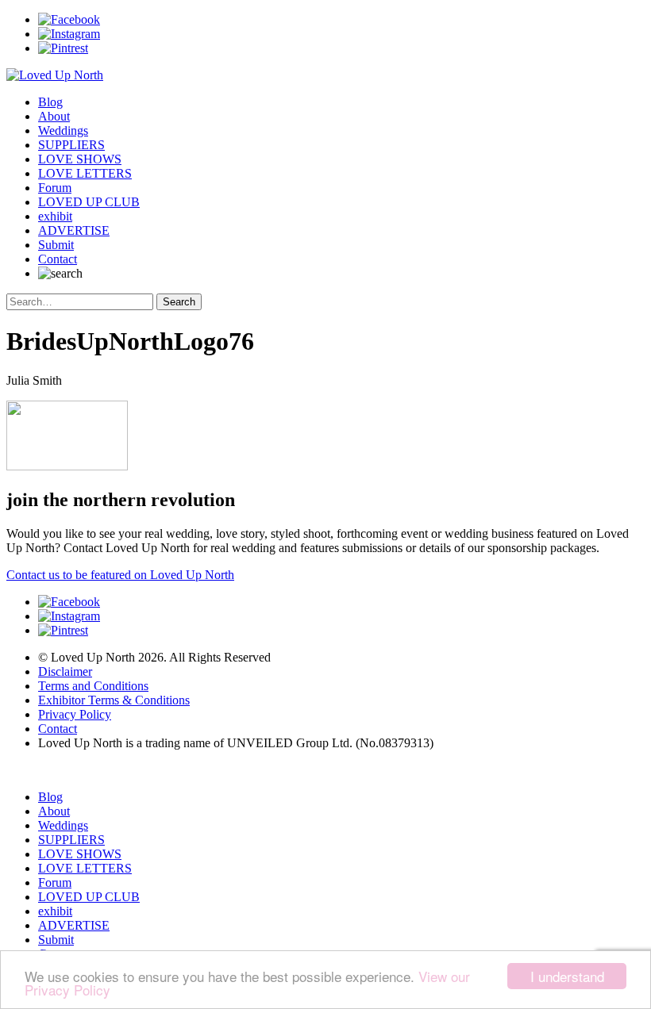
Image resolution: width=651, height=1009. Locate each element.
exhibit (55, 216)
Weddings (63, 130)
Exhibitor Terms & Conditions (114, 700)
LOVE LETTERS (85, 173)
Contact (57, 259)
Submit (56, 244)
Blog (50, 102)
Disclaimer (65, 671)
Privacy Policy (74, 714)
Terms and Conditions (93, 685)
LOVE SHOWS (79, 159)
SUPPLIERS (71, 145)
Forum (54, 187)
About (54, 116)
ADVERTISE (74, 230)
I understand (567, 976)
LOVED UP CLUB (89, 202)
